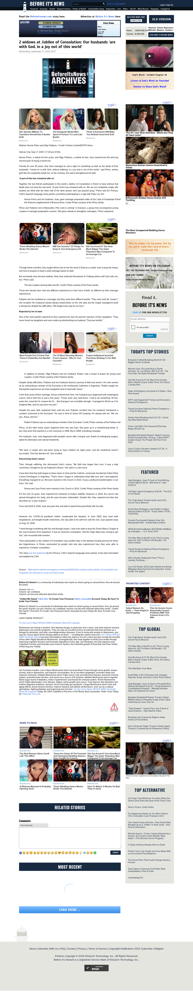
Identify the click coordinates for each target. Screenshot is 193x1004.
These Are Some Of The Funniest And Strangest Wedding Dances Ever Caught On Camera (69, 756)
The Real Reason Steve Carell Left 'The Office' (34, 755)
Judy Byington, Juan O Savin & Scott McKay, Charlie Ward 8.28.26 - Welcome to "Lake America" (148, 482)
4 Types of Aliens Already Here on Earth (146, 845)
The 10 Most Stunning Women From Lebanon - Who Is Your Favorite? (68, 358)
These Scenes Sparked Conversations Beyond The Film (148, 777)
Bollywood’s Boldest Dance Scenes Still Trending (146, 199)
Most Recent (143, 9)
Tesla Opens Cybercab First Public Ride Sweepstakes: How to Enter (146, 870)
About (32, 948)
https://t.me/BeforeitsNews (139, 279)
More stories (57, 33)
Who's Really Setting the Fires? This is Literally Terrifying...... (146, 559)
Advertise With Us (48, 948)
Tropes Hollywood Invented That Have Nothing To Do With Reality (101, 358)
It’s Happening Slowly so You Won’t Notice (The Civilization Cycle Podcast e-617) (148, 814)
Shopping (154, 9)
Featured (34, 9)
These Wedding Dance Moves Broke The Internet (34, 247)
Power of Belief (79, 9)
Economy (43, 9)
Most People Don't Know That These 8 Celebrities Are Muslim (35, 356)
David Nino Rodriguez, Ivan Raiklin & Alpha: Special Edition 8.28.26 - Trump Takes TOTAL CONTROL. (149, 511)
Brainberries (24, 253)
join (32, 589)
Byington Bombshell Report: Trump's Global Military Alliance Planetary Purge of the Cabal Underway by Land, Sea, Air (149, 699)
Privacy (82, 948)
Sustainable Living (96, 9)
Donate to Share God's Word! (149, 86)
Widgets (159, 948)
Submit (149, 335)
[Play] (149, 56)
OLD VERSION (161, 19)
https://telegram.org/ (162, 270)
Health (52, 9)
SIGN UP (136, 312)
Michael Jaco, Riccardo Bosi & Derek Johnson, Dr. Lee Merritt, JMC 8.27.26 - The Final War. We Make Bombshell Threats (148, 371)
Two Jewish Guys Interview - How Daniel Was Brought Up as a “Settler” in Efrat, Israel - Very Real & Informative (149, 824)
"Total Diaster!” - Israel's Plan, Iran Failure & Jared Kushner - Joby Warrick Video (148, 709)
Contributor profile (44, 33)
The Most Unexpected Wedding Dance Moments (145, 231)
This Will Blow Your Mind (139, 668)
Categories (165, 9)
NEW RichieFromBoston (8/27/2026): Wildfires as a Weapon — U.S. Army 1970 (149, 530)
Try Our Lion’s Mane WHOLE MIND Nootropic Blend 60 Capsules (49, 623)
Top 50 (133, 9)
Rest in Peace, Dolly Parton (141, 807)
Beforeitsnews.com (41, 16)
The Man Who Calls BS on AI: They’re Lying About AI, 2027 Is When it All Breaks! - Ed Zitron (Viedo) (148, 540)
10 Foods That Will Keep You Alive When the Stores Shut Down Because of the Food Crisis (149, 799)
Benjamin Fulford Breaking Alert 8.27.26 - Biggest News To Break (147, 361)
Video (125, 9)
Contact (71, 948)
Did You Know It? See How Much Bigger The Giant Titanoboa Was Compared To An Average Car (100, 250)
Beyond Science (64, 9)
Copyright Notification (121, 948)
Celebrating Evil (135, 878)
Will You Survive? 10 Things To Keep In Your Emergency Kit (68, 247)
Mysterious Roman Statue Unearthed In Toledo (146, 166)
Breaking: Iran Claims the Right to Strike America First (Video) (146, 718)
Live (119, 9)
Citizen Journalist (82, 599)
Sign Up (169, 5)
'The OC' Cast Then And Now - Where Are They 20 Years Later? (149, 134)
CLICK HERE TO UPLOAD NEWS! (161, 35)
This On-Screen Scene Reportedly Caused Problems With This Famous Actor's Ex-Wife (161, 612)
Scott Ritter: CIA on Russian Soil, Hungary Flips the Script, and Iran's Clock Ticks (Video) (149, 676)
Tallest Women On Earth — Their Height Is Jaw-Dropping (137, 610)
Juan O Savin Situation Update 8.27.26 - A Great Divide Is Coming (147, 450)
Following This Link (31, 694)
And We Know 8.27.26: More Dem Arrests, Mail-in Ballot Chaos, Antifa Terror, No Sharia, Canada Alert (149, 382)
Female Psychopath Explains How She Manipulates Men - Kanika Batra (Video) (146, 521)
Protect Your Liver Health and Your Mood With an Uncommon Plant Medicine (149, 852)
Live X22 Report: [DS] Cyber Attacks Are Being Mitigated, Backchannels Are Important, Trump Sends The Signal (149, 569)
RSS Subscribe (143, 948)
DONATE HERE (136, 20)
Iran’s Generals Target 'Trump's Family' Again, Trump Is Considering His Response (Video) (149, 727)
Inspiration (110, 9)
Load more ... (69, 910)
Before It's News (47, 3)
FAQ (62, 948)
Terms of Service (97, 948)
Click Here (43, 599)
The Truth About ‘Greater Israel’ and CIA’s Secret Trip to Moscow (147, 501)
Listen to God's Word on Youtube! (150, 80)
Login (162, 5)
